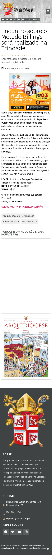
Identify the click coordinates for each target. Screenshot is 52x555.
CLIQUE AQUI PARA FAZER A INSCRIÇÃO (22, 206)
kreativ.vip (42, 548)
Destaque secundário (21, 55)
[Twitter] (7, 19)
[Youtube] (11, 19)
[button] (48, 11)
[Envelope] (19, 19)
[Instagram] (15, 19)
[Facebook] (3, 19)
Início (4, 55)
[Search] (23, 19)
